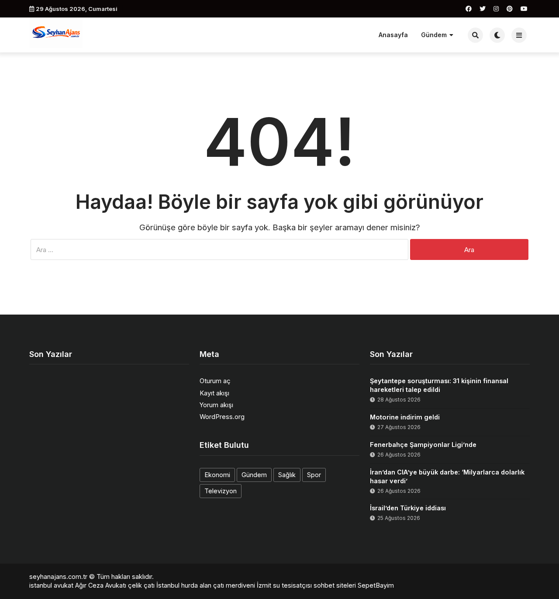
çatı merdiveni (234, 585)
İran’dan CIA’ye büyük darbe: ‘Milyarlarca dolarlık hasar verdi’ (447, 476)
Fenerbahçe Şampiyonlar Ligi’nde (423, 444)
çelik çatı (141, 585)
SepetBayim (376, 585)
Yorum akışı (216, 405)
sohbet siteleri (335, 585)
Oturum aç (215, 380)
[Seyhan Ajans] (56, 34)
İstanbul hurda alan (183, 585)
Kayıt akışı (214, 393)
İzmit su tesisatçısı (284, 585)
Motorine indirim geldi (405, 417)
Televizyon (220, 491)
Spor (314, 474)
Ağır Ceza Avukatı (100, 585)
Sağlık (287, 474)
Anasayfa (393, 34)
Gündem (434, 34)
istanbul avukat (51, 585)
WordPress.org (222, 416)
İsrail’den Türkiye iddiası (408, 508)
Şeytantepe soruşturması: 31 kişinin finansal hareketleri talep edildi (439, 385)
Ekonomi (217, 474)
